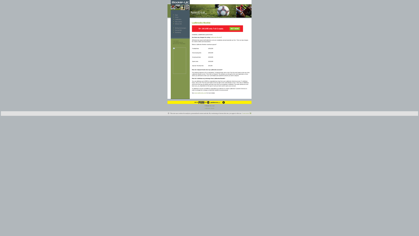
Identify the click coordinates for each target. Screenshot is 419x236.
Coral (176, 17)
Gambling (178, 32)
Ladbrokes (178, 19)
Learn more (245, 113)
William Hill (178, 24)
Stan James (178, 22)
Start (176, 15)
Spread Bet (178, 30)
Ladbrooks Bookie (215, 37)
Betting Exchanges (180, 28)
